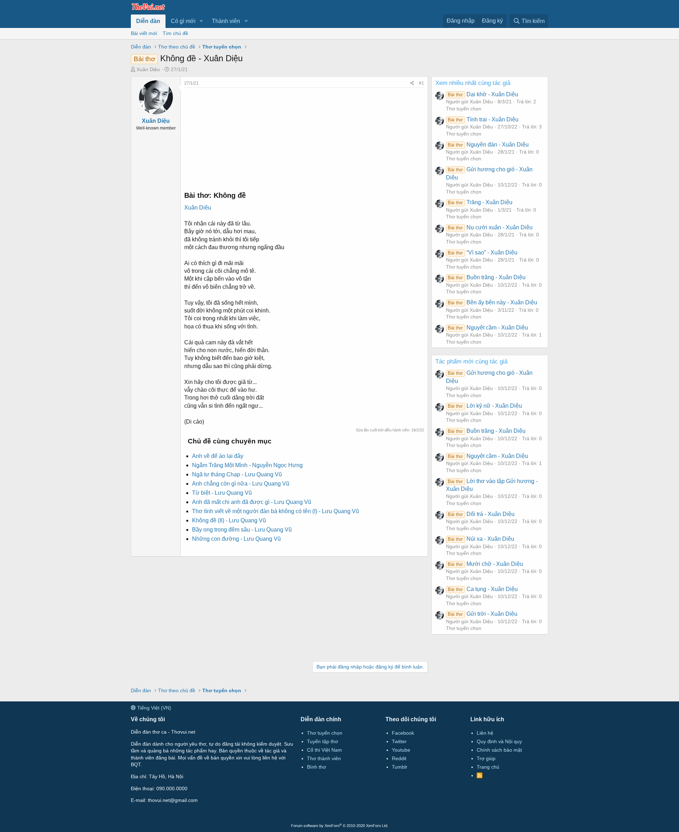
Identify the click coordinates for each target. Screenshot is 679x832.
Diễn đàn (148, 21)
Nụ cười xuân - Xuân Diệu (490, 227)
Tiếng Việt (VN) (153, 708)
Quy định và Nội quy (499, 741)
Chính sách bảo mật (499, 750)
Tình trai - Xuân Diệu (483, 119)
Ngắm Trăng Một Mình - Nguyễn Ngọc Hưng (247, 465)
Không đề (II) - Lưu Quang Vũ (229, 520)
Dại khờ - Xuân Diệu (483, 94)
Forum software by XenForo (339, 826)
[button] (201, 21)
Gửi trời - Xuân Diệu (482, 614)
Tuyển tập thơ (322, 741)
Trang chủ (488, 767)
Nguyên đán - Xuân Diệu (488, 145)
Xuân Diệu (148, 69)
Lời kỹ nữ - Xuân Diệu (485, 406)
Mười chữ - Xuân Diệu (485, 564)
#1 (421, 83)
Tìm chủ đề (175, 33)
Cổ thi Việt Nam (324, 750)
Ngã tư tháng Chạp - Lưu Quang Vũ (237, 474)
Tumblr (399, 767)
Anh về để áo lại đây (217, 456)
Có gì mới (183, 21)
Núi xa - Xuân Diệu (481, 539)
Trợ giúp (486, 758)
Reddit (399, 758)
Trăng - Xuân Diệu (480, 202)
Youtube (401, 750)
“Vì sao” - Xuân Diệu (482, 252)
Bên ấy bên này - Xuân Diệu (492, 302)
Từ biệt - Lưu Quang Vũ (222, 493)
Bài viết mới (144, 33)
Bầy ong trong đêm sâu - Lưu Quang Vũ (242, 530)
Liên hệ (485, 733)
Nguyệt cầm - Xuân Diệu (488, 328)
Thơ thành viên (324, 758)
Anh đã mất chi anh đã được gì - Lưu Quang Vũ (251, 502)
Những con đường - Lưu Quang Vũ (236, 539)
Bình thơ (316, 767)
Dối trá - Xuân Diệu (481, 514)
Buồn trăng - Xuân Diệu (486, 277)
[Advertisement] (304, 137)
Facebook (403, 733)
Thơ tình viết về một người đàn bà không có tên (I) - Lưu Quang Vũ (275, 511)
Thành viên (226, 21)
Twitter (399, 741)
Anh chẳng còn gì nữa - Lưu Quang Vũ (240, 484)
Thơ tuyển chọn (463, 108)
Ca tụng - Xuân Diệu (482, 589)
